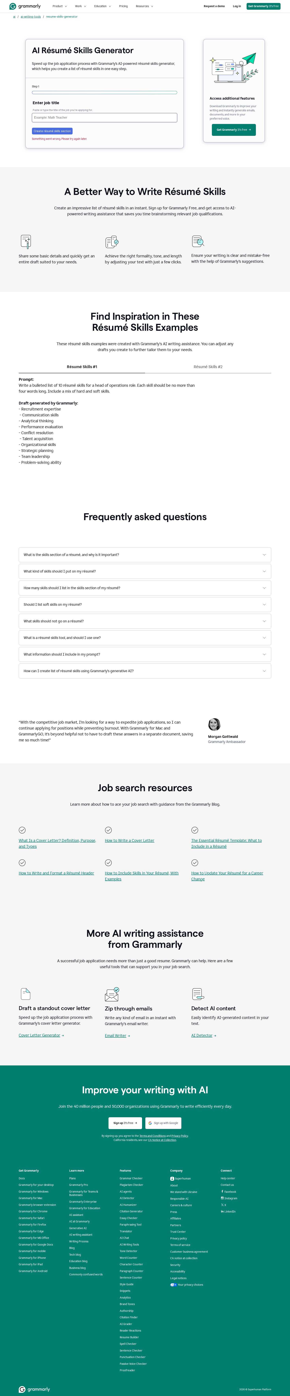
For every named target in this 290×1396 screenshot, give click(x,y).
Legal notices (178, 1278)
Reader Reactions (130, 1330)
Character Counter (131, 1264)
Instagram (231, 1198)
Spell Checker (128, 1344)
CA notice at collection (183, 1258)
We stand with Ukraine (183, 1192)
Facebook (230, 1192)
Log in (237, 6)
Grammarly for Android (33, 1271)
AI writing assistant (80, 1234)
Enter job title (46, 102)
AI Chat (124, 1238)
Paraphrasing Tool (130, 1224)
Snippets (125, 1291)
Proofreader (127, 1370)
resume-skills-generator (62, 16)
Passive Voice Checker (133, 1364)
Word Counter (128, 1258)
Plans (72, 1178)
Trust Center (178, 1231)
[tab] (82, 368)
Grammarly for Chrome (33, 1211)
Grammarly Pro (78, 1185)
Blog (72, 1248)
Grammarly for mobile (32, 1251)
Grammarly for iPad (31, 1264)
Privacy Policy (179, 1136)
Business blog (77, 1268)
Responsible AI (179, 1198)
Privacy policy (178, 1238)
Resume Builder (129, 1337)
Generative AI (78, 1228)
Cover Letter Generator (39, 1035)
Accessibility (177, 1271)
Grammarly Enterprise (83, 1201)
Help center (228, 1178)
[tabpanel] (145, 423)
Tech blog (75, 1254)
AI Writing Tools (129, 1244)
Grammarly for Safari (31, 1218)
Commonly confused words (86, 1274)
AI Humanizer (128, 1205)
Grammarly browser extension (37, 1205)
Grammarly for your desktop (36, 1185)
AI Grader (126, 1324)
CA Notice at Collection (162, 1140)
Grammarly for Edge (31, 1231)
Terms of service (180, 1245)
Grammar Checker (131, 1178)
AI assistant (76, 1215)
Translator (126, 1231)
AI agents (126, 1191)
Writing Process (78, 1241)
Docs (22, 1178)
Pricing (123, 6)
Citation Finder (129, 1317)
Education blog (78, 1261)
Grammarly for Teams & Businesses (83, 1193)
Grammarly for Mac (30, 1198)
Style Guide (127, 1284)
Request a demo (214, 6)
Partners (175, 1225)
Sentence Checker (131, 1350)
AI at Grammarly (79, 1221)
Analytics (125, 1297)
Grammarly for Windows (33, 1191)
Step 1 (35, 86)
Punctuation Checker (133, 1357)
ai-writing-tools (31, 16)
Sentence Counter (131, 1277)
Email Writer (115, 1035)
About (174, 1185)
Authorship (126, 1311)
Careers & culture (181, 1205)
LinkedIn (230, 1211)
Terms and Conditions (152, 1136)
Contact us (227, 1185)
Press (173, 1212)
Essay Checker (129, 1218)
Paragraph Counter (131, 1271)
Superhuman (183, 1178)
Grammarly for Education (84, 1208)
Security (175, 1265)
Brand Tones (127, 1304)
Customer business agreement (189, 1251)
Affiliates (175, 1218)
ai (14, 16)
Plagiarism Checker (131, 1185)
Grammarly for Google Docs (36, 1244)
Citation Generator (131, 1211)
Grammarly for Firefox (32, 1224)
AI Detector (201, 1035)
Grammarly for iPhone (32, 1258)
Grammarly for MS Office (34, 1238)
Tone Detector (128, 1251)
